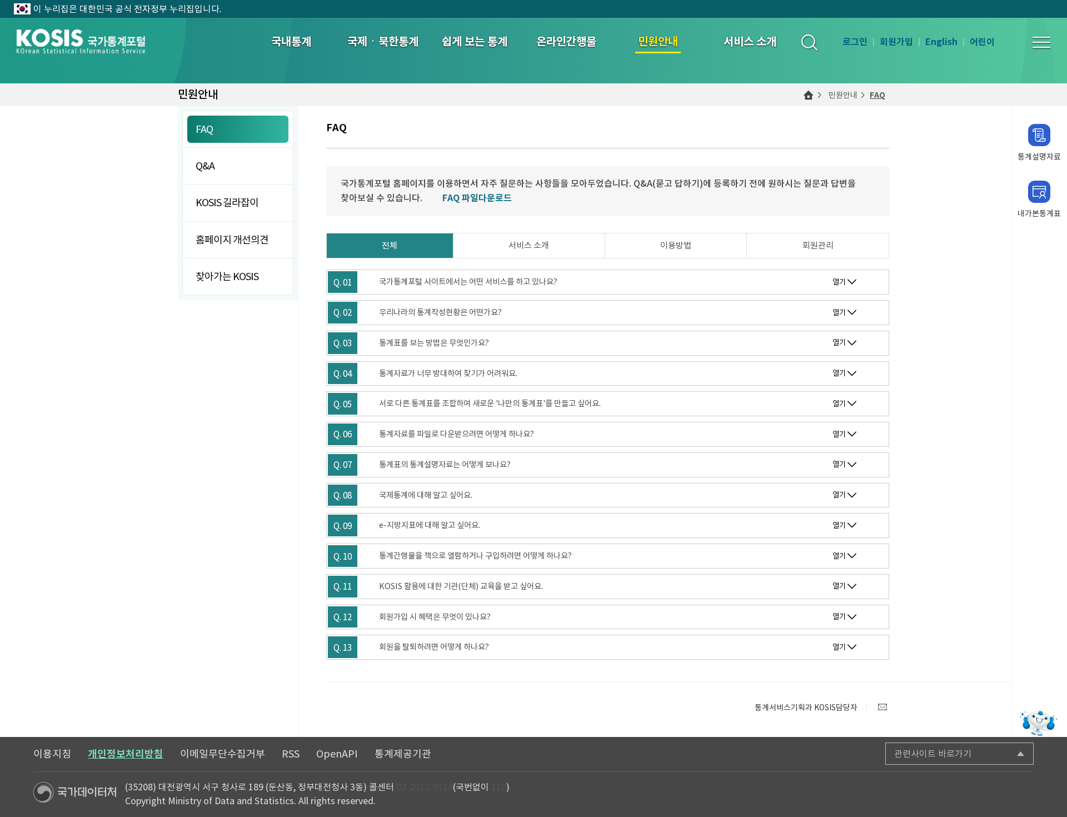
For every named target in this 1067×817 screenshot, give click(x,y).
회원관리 (818, 245)
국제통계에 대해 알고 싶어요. (425, 495)
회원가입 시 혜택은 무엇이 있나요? (435, 617)
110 (498, 787)
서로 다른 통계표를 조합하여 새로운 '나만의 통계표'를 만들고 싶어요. (490, 403)
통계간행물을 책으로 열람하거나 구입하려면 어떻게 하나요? (475, 556)
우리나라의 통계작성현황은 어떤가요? (440, 312)
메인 (808, 95)
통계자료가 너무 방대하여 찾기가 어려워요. (448, 373)
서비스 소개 (528, 245)
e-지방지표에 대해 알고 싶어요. (429, 525)
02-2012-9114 (424, 787)
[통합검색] (809, 42)
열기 (839, 282)
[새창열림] (882, 707)
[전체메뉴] (1041, 42)
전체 (389, 245)
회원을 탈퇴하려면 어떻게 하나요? (434, 647)
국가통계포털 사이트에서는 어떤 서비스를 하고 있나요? (468, 282)
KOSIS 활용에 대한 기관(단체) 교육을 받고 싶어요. (461, 586)
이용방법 (675, 245)
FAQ (877, 95)
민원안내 (843, 95)
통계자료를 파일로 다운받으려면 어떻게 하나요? (456, 434)
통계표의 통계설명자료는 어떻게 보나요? (445, 465)
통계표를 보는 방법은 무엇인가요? (434, 343)
